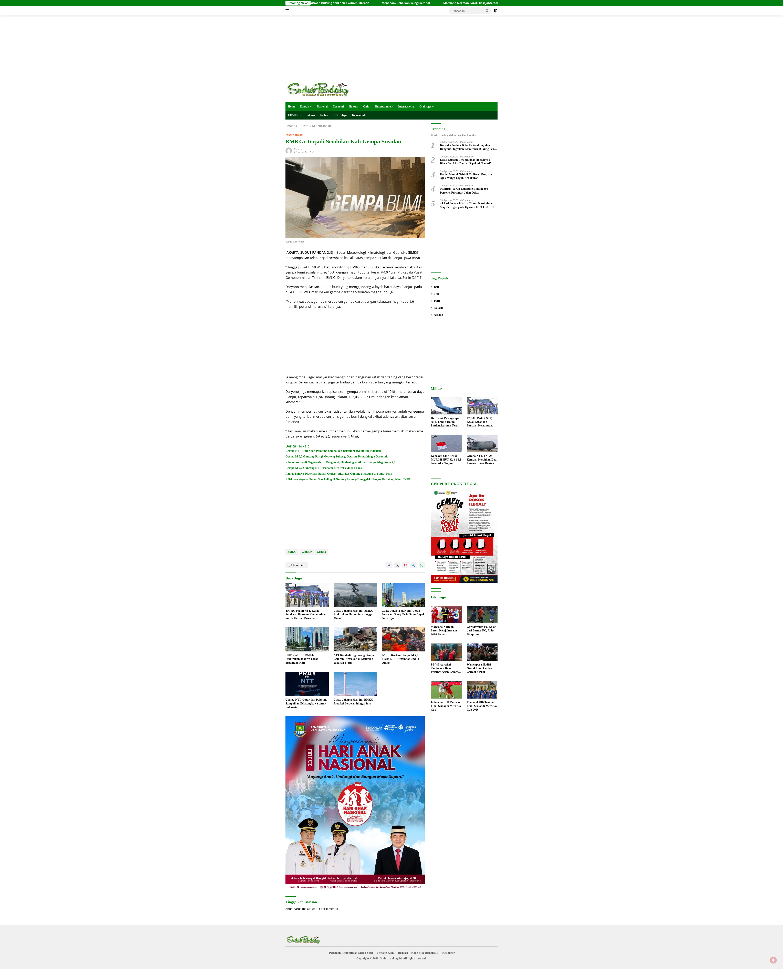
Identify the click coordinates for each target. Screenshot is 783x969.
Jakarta (438, 307)
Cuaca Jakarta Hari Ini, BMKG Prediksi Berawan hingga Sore (353, 701)
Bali (436, 286)
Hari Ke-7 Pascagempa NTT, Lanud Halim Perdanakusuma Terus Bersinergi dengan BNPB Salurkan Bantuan (446, 422)
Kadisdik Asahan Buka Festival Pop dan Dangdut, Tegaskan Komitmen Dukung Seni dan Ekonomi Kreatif (467, 147)
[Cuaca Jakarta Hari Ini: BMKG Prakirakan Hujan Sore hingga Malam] (355, 595)
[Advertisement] (391, 48)
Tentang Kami (386, 952)
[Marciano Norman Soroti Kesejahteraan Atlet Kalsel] (446, 614)
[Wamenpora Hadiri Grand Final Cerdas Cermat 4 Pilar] (482, 652)
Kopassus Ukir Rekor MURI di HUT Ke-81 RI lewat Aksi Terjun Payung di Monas (446, 459)
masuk (306, 909)
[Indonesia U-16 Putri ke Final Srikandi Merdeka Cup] (446, 690)
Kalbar (324, 115)
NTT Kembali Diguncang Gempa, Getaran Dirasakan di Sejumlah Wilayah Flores (354, 659)
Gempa (321, 551)
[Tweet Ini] (397, 565)
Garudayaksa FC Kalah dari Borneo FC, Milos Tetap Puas (481, 630)
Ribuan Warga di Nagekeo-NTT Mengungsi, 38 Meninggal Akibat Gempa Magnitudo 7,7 (340, 462)
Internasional (406, 106)
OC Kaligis (340, 115)
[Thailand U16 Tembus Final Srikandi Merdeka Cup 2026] (482, 690)
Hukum (353, 106)
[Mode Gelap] (495, 10)
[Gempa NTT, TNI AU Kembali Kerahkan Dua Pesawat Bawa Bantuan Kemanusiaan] (482, 443)
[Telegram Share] (413, 565)
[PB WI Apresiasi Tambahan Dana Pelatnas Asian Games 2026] (446, 652)
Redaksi (298, 149)
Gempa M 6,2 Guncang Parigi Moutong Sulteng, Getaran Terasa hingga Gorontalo (336, 456)
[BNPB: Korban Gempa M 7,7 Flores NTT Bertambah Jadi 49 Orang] (403, 639)
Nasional (322, 106)
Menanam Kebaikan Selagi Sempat (333, 3)
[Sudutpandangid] (319, 89)
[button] (487, 10)
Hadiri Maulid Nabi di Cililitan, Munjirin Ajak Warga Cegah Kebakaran (466, 176)
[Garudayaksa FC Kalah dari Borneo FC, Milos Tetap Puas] (482, 614)
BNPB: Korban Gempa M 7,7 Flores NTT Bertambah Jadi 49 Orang (401, 659)
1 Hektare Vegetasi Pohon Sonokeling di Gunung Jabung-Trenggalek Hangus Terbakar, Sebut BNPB (347, 479)
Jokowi (310, 115)
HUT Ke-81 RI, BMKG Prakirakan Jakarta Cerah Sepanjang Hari (302, 659)
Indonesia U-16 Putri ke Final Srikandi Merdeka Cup (446, 706)
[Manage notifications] (773, 960)
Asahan (438, 314)
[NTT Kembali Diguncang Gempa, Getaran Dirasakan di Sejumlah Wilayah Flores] (355, 639)
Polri (437, 300)
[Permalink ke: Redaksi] (288, 150)
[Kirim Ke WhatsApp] (422, 565)
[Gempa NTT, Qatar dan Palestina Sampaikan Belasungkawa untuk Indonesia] (307, 684)
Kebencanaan (294, 134)
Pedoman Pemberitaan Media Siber (351, 952)
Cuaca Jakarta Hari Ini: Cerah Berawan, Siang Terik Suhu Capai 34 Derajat (403, 614)
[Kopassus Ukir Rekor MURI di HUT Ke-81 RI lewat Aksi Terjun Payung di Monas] (446, 443)
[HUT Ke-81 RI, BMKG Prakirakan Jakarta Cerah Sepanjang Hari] (307, 639)
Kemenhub (359, 115)
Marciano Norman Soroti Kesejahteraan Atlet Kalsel (406, 3)
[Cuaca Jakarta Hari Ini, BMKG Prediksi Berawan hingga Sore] (355, 684)
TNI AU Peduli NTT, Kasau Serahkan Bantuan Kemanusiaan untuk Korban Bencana (305, 614)
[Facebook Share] (389, 565)
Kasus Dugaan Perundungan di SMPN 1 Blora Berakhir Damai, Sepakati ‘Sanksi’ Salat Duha (465, 161)
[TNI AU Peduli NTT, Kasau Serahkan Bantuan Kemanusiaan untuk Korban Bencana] (307, 595)
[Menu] (288, 10)
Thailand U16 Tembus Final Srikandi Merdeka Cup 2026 (482, 706)
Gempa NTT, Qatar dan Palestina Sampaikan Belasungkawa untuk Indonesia (333, 450)
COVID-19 (294, 115)
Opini (366, 106)
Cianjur (307, 551)
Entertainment (384, 106)
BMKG (292, 551)
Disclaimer (448, 952)
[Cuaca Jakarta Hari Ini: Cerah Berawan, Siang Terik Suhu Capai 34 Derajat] (403, 595)
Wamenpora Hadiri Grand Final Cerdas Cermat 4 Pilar (479, 668)
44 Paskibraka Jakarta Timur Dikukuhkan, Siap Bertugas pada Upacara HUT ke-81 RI (467, 205)
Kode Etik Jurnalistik (424, 952)
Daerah (304, 106)
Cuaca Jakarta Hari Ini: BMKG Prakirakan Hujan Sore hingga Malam (353, 614)
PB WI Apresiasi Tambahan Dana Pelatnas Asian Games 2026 (444, 668)
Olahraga (425, 106)
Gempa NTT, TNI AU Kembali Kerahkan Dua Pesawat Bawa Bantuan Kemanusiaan (482, 459)
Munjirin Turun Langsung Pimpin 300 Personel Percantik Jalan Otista (464, 190)
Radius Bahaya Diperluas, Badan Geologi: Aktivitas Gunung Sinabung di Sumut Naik (338, 473)
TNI (436, 293)
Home (291, 106)
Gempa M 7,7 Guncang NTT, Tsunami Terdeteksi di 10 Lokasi (323, 468)
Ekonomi (338, 106)
